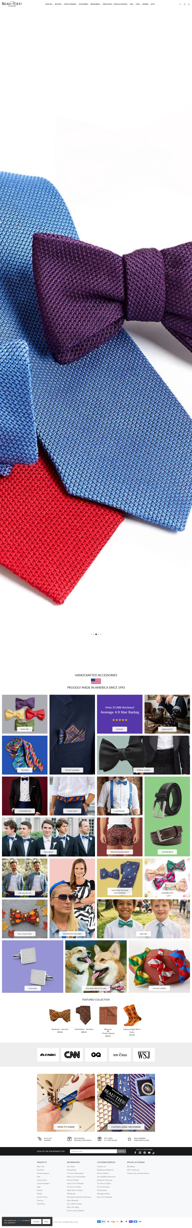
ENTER (113, 625)
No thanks (113, 640)
